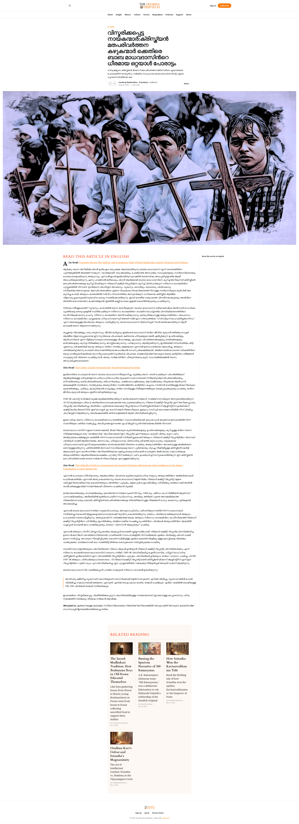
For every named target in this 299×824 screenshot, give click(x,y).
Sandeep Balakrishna (128, 82)
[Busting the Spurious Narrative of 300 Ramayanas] (149, 674)
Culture (137, 14)
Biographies (157, 14)
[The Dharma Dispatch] (149, 5)
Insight (119, 14)
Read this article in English (213, 256)
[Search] (70, 5)
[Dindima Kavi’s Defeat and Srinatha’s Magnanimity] (121, 759)
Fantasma (165, 818)
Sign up (138, 813)
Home (110, 14)
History (128, 14)
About (188, 14)
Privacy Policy (158, 813)
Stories (146, 14)
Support (179, 14)
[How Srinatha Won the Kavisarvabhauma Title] (177, 673)
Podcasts (169, 14)
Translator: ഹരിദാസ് (148, 82)
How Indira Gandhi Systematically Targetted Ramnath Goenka (107, 367)
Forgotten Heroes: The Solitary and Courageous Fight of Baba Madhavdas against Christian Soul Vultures (133, 262)
